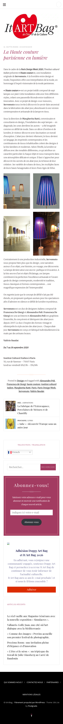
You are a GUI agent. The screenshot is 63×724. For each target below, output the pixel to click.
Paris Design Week (47, 387)
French (16, 452)
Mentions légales (31, 694)
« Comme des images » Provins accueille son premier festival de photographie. (29, 635)
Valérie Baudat (37, 391)
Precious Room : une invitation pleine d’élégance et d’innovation (28, 644)
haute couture (33, 384)
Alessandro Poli (47, 380)
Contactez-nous (35, 682)
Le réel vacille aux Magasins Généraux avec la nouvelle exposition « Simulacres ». (31, 617)
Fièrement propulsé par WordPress (29, 702)
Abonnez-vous (31, 522)
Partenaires (53, 682)
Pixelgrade (32, 706)
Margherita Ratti (22, 387)
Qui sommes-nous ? (13, 682)
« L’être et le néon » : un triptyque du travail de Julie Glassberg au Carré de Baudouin (28, 655)
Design (28, 47)
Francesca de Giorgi (16, 384)
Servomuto (24, 391)
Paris (34, 387)
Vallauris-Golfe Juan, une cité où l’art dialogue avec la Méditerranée (27, 626)
